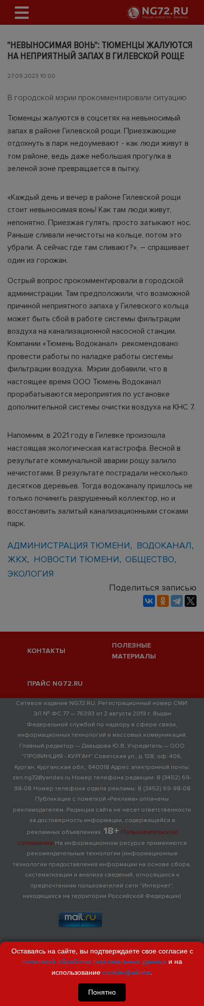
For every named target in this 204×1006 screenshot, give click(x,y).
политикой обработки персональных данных (94, 961)
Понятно (102, 992)
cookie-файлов (126, 972)
